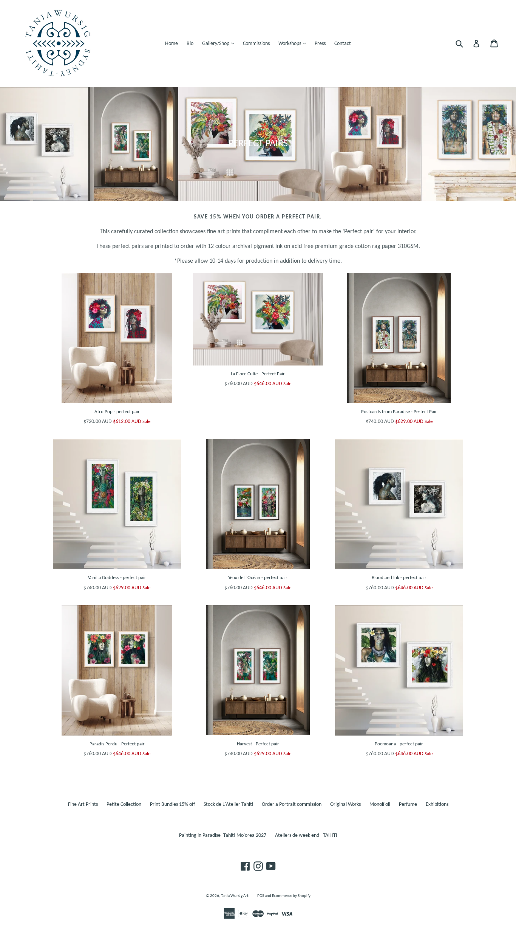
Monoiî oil (379, 804)
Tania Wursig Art (235, 896)
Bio (190, 43)
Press (320, 43)
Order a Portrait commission (291, 804)
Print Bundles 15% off (172, 804)
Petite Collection (124, 804)
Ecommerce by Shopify (291, 896)
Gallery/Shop (220, 43)
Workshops (294, 43)
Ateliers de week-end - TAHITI (306, 835)
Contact (342, 43)
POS (260, 896)
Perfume (408, 804)
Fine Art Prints (83, 804)
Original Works (345, 804)
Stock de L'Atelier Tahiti (228, 804)
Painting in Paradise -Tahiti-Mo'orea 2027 (222, 835)
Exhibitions (437, 804)
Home (171, 43)
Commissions (256, 43)
